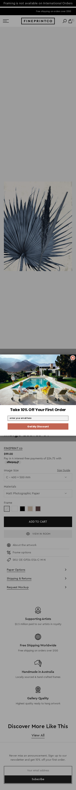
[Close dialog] (73, 357)
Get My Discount (38, 426)
